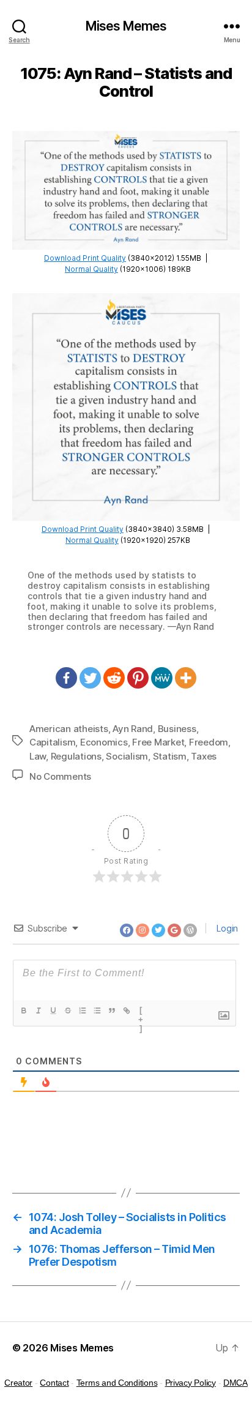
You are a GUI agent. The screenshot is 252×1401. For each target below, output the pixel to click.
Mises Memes (126, 26)
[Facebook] (66, 678)
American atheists (68, 728)
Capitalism (52, 742)
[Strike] (68, 1010)
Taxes (204, 756)
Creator (18, 1383)
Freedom (208, 742)
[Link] (126, 1010)
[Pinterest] (138, 678)
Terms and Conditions (117, 1383)
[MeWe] (161, 678)
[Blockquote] (112, 1010)
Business (177, 728)
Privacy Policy (190, 1383)
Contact (54, 1383)
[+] (141, 1012)
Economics (104, 742)
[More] (185, 678)
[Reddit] (114, 678)
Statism (170, 756)
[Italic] (38, 1010)
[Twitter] (90, 678)
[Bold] (24, 1010)
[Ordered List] (82, 1010)
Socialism (127, 756)
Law (37, 756)
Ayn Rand (133, 728)
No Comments (60, 776)
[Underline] (53, 1010)
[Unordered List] (97, 1010)
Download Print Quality (85, 258)
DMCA (235, 1383)
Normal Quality (91, 269)
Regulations (76, 756)
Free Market (158, 742)
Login (226, 928)
